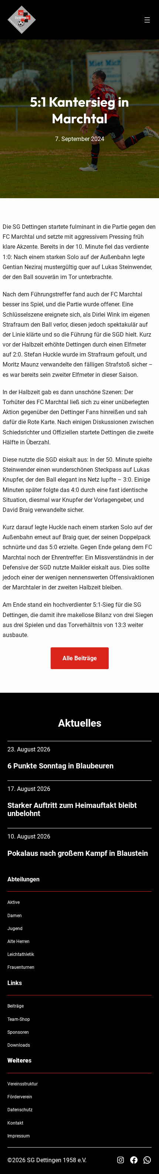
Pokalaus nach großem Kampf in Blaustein (77, 853)
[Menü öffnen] (147, 20)
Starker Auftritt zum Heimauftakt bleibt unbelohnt (72, 809)
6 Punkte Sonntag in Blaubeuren (60, 766)
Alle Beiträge (79, 658)
